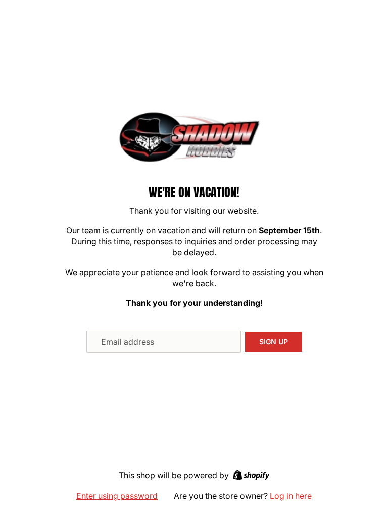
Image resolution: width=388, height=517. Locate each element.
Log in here (291, 496)
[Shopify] (251, 475)
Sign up (273, 341)
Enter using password (117, 496)
